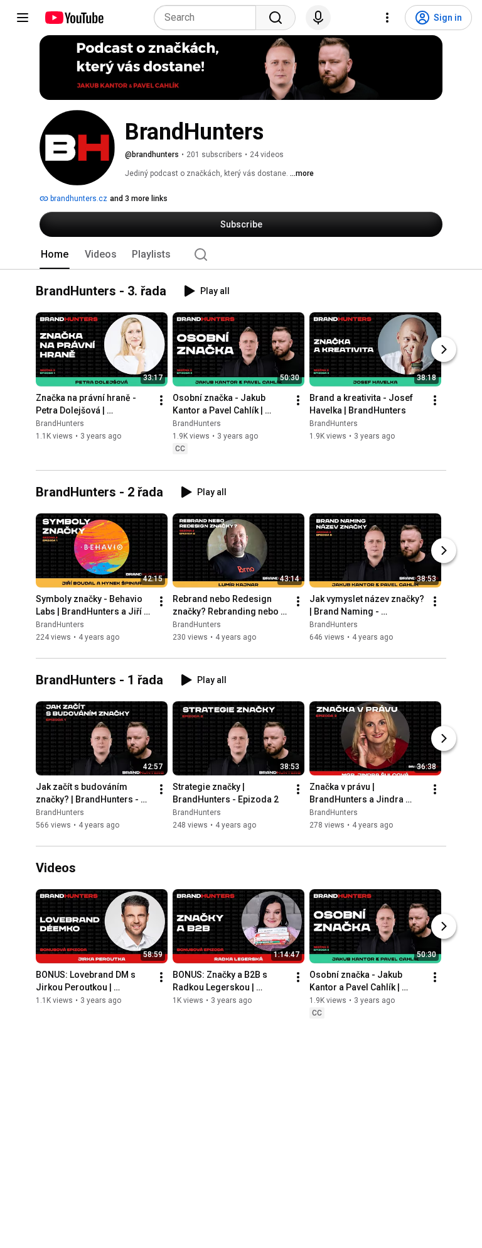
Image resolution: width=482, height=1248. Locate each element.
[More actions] (161, 400)
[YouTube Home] (73, 17)
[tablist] (241, 254)
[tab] (55, 254)
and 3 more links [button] (139, 198)
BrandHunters (60, 424)
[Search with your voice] (318, 17)
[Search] (275, 17)
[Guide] (22, 17)
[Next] (443, 350)
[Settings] (387, 17)
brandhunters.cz (77, 198)
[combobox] (208, 17)
